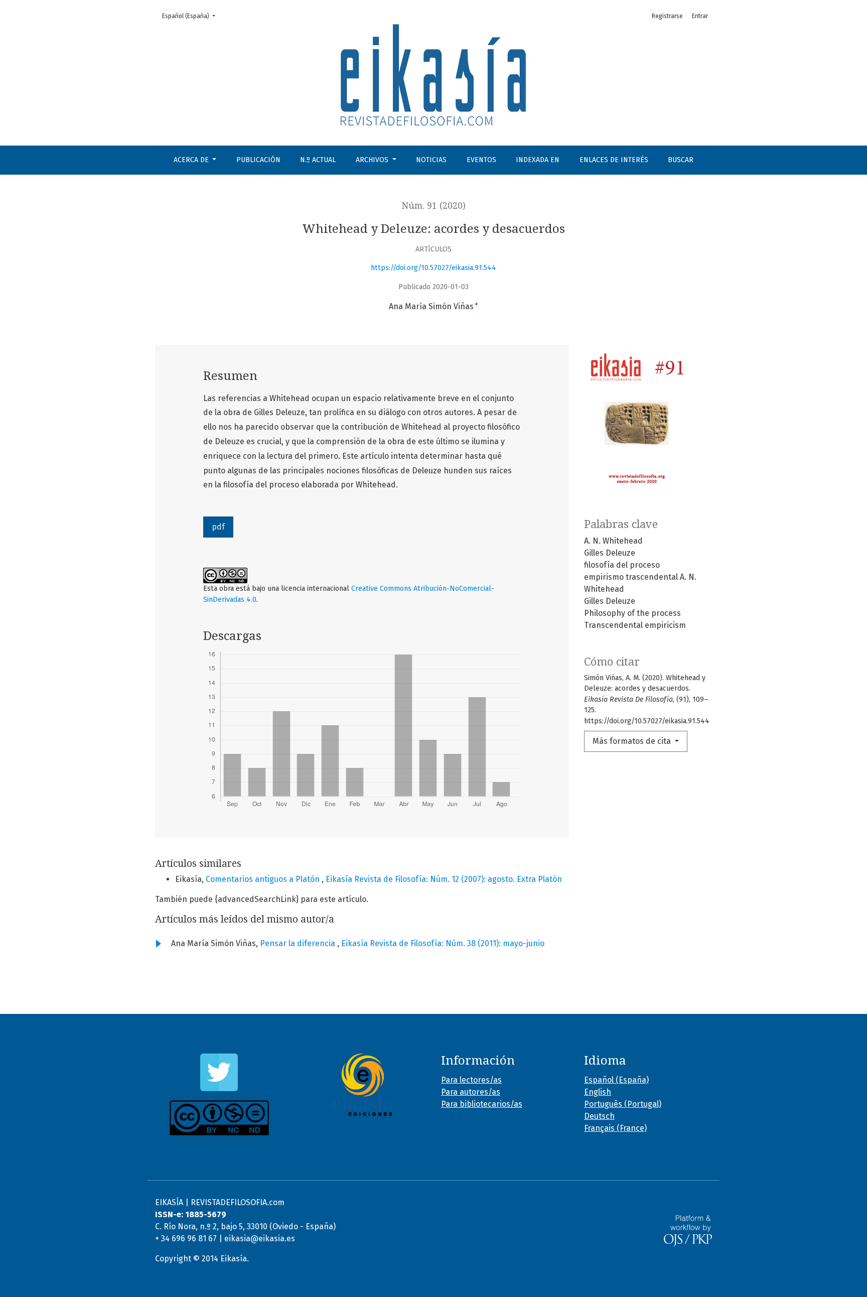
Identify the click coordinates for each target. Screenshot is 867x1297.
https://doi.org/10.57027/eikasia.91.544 (433, 268)
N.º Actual (318, 160)
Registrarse (667, 16)
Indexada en (537, 160)
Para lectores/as (471, 1080)
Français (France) (615, 1128)
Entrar (700, 16)
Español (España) (192, 16)
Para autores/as (470, 1092)
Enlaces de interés (614, 160)
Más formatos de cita (633, 741)
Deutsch (599, 1116)
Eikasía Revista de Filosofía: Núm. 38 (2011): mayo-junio (442, 943)
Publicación (258, 160)
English (597, 1092)
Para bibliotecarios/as (481, 1104)
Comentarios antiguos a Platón (264, 879)
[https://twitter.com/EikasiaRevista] (219, 1072)
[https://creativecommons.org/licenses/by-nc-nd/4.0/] (219, 1117)
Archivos (373, 160)
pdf (218, 527)
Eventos (481, 160)
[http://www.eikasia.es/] (362, 1085)
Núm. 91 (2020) (434, 206)
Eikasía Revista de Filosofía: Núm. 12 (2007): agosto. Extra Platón (444, 879)
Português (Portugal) (622, 1104)
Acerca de (192, 160)
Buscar (680, 160)
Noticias (431, 160)
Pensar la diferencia (298, 943)
